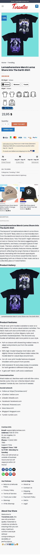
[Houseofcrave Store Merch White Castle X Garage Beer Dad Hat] (9, 193)
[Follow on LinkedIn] (10, 474)
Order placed (5, 162)
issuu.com (10, 408)
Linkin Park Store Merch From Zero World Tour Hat (28, 206)
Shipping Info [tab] (4, 221)
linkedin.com (13, 398)
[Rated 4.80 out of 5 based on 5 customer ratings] (20, 76)
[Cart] (36, 6)
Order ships (20, 162)
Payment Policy (29, 497)
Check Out (8, 130)
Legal (25, 504)
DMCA (25, 500)
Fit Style (4, 80)
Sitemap (6, 500)
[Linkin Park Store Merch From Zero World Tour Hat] (29, 193)
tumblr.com (12, 415)
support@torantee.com (16, 430)
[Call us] (3, 474)
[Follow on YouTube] (13, 474)
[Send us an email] (13, 469)
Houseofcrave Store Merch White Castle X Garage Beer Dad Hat (9, 207)
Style (3, 88)
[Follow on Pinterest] (6, 474)
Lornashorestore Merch (12, 175)
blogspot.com (15, 411)
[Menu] (2, 6)
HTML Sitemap (8, 504)
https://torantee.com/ (18, 391)
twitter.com (14, 394)
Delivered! (35, 162)
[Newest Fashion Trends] (20, 6)
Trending (11, 62)
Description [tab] (4, 217)
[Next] (38, 199)
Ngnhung (23, 175)
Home (3, 62)
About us (26, 484)
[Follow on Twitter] (10, 469)
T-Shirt (17, 172)
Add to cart (19, 124)
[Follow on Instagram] (6, 469)
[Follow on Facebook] (3, 469)
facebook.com (16, 401)
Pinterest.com (15, 405)
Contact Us (27, 488)
